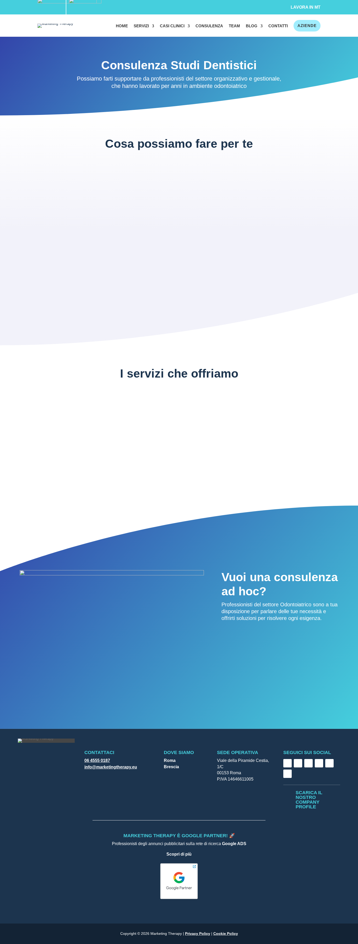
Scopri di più (179, 854)
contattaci (242, 639)
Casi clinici (172, 26)
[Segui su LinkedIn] (319, 763)
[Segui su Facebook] (287, 763)
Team (234, 26)
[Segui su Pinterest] (287, 774)
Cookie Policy (225, 933)
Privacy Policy (197, 933)
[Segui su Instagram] (298, 763)
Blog (251, 26)
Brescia (171, 767)
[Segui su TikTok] (308, 763)
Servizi (141, 26)
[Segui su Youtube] (329, 763)
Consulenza (209, 26)
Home (122, 26)
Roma (170, 760)
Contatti (278, 26)
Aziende (307, 25)
